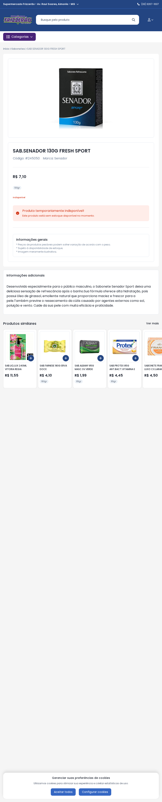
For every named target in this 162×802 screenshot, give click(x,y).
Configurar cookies (95, 792)
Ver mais (152, 323)
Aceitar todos (63, 792)
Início (6, 48)
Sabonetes (18, 48)
